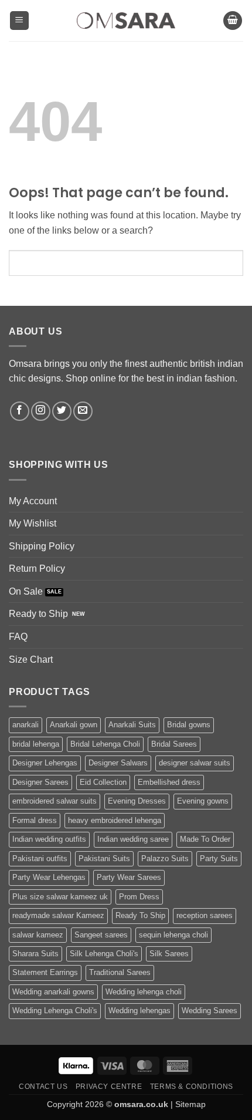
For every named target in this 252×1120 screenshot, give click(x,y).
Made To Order (205, 839)
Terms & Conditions (191, 1086)
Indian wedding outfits (49, 839)
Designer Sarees (40, 782)
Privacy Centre (109, 1086)
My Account (33, 501)
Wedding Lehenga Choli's (54, 1010)
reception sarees (204, 915)
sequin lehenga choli (173, 934)
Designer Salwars (118, 762)
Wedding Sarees (209, 1010)
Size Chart (31, 659)
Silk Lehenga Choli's (104, 953)
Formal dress (34, 820)
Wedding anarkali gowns (53, 991)
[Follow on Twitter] (61, 411)
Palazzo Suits (165, 858)
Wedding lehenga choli (143, 991)
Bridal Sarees (174, 744)
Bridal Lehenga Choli (105, 744)
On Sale (26, 591)
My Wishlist (32, 523)
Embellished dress (169, 782)
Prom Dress (139, 896)
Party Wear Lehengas (49, 877)
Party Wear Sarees (129, 877)
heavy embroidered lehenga (114, 820)
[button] (19, 21)
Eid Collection (103, 782)
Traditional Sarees (120, 972)
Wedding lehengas (139, 1010)
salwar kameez (37, 934)
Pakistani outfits (39, 858)
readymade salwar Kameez (58, 915)
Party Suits (219, 858)
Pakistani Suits (104, 858)
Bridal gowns (188, 724)
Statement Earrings (45, 972)
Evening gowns (203, 801)
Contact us (43, 1086)
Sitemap (190, 1104)
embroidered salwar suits (54, 801)
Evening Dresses (137, 801)
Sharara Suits (35, 953)
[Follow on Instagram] (40, 411)
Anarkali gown (73, 724)
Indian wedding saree (133, 839)
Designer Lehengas (44, 762)
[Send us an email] (83, 411)
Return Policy (37, 569)
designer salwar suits (194, 762)
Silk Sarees (169, 953)
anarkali (25, 724)
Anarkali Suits (132, 724)
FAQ (18, 637)
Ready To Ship (140, 915)
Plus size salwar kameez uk (60, 896)
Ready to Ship (38, 614)
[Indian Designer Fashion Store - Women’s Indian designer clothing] (126, 21)
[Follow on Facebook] (19, 411)
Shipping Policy (41, 546)
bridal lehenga (35, 744)
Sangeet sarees (101, 934)
